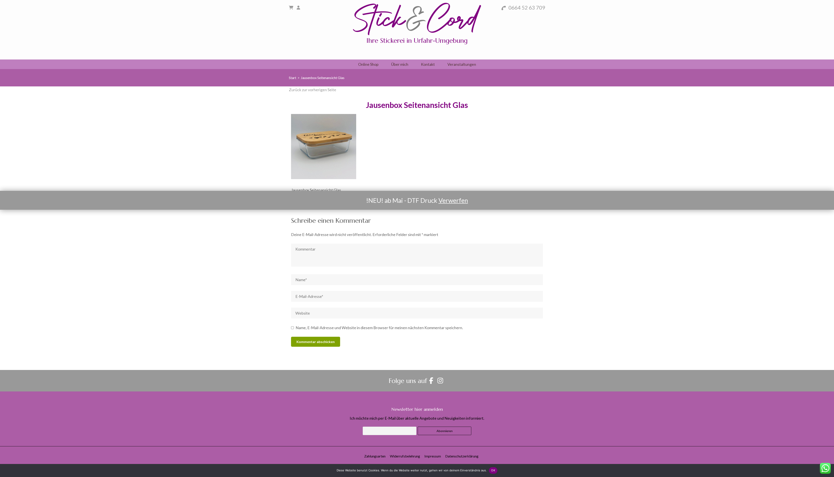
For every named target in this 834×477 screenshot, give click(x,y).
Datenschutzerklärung (461, 456)
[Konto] (298, 7)
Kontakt (428, 64)
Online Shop (368, 64)
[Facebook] (431, 381)
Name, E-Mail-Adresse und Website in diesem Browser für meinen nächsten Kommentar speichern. (379, 327)
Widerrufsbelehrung (405, 456)
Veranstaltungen (461, 64)
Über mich (399, 64)
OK (493, 470)
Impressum (432, 456)
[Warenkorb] (291, 7)
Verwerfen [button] (453, 200)
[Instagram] (440, 381)
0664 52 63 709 (526, 7)
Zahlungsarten (375, 456)
